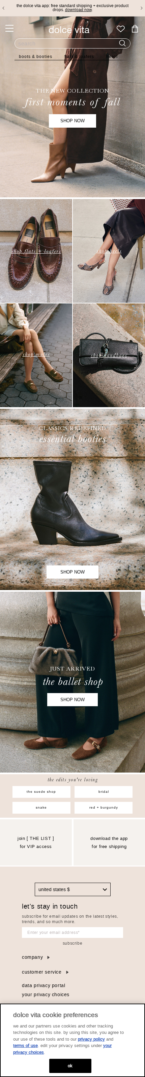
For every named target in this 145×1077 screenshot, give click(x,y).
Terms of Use (25, 1045)
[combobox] (73, 889)
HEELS (112, 57)
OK (70, 1066)
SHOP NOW (72, 120)
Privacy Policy (91, 1039)
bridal (103, 791)
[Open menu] (9, 28)
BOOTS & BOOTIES (35, 57)
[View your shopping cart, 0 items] (135, 29)
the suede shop (41, 791)
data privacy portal (43, 985)
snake (41, 807)
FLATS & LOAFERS (79, 57)
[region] (72, 1040)
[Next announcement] (141, 8)
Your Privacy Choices (45, 994)
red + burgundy (103, 807)
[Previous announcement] (3, 8)
